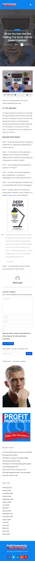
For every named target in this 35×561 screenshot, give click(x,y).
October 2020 (6, 496)
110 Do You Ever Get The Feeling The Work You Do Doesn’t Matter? (17, 37)
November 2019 (7, 516)
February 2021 (7, 487)
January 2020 (6, 511)
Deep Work (12, 195)
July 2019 (5, 522)
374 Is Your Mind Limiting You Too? (14, 469)
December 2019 (7, 514)
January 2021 (6, 490)
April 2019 (5, 531)
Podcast (17, 30)
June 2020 (5, 505)
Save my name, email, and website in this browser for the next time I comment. (16, 336)
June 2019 (5, 525)
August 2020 (6, 502)
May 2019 (5, 528)
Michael (17, 282)
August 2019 (6, 519)
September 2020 (7, 499)
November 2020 (7, 493)
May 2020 (5, 508)
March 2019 (6, 534)
